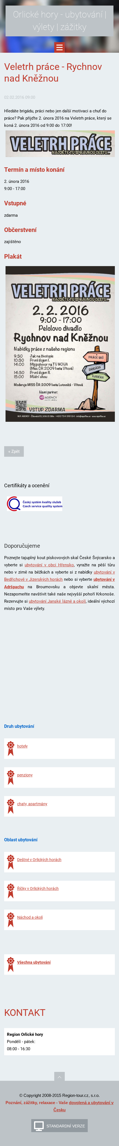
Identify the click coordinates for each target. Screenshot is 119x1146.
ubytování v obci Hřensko (49, 564)
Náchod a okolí (30, 917)
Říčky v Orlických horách (38, 888)
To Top (59, 1077)
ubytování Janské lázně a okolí (57, 601)
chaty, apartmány (32, 804)
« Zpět (14, 451)
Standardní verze (65, 1126)
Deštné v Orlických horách (39, 859)
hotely (22, 746)
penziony (25, 775)
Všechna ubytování (34, 962)
